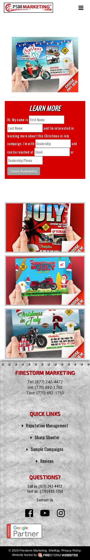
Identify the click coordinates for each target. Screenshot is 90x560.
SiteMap (54, 550)
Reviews (47, 461)
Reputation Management (47, 425)
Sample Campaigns (47, 449)
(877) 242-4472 (49, 382)
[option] (45, 227)
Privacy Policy (70, 550)
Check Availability (23, 171)
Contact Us (45, 499)
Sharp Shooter (47, 437)
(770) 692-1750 (48, 387)
